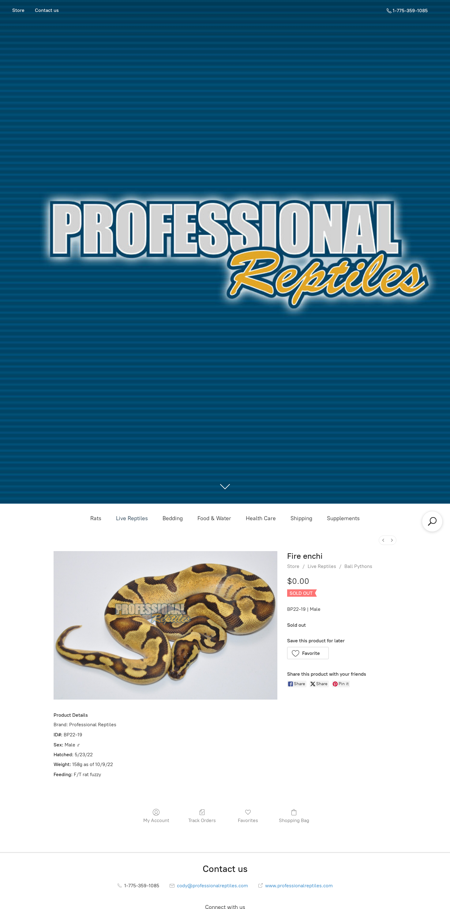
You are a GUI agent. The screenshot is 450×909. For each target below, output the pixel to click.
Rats (95, 518)
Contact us (47, 10)
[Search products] (432, 521)
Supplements (343, 518)
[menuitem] (383, 540)
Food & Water (214, 518)
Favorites (248, 820)
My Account (156, 820)
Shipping (301, 518)
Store (18, 10)
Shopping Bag (294, 820)
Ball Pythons (358, 566)
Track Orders (202, 820)
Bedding (173, 518)
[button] (308, 653)
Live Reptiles (132, 518)
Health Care (261, 518)
